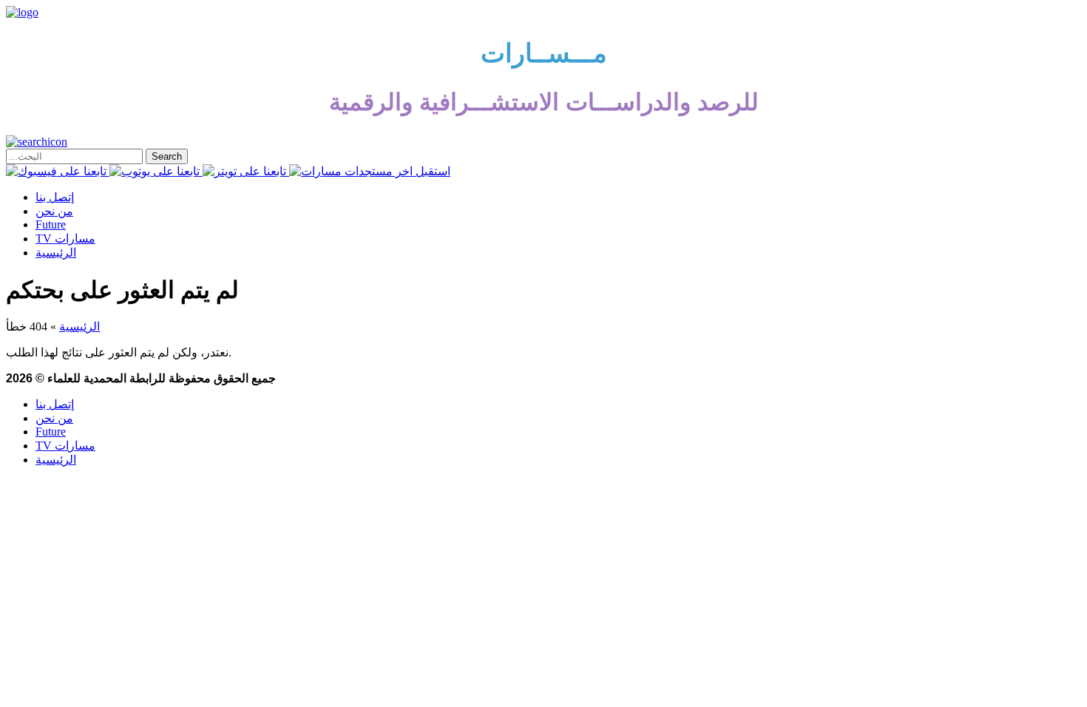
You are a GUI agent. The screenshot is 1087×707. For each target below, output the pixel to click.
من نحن (54, 211)
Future (50, 224)
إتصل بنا (54, 197)
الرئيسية (55, 252)
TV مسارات (65, 238)
